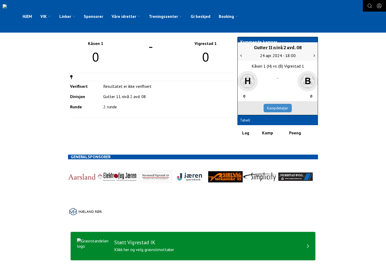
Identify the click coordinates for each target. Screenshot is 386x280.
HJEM (27, 16)
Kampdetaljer (277, 108)
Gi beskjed (200, 16)
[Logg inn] (379, 6)
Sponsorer (93, 16)
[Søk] (369, 6)
